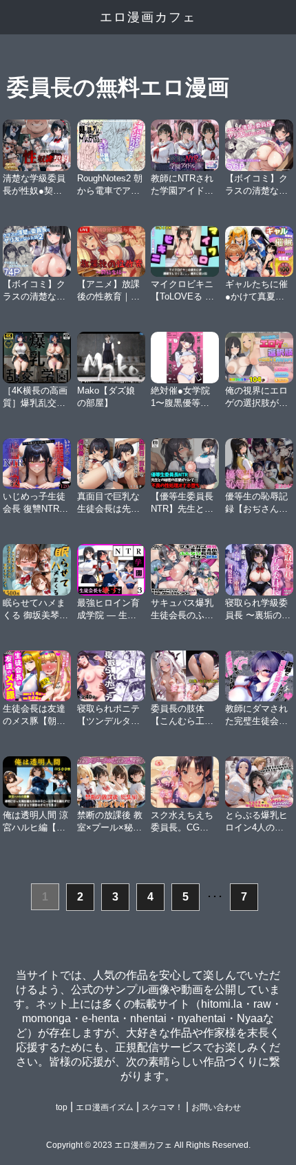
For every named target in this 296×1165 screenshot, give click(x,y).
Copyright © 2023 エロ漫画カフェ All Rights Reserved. (148, 1145)
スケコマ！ (162, 1107)
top (61, 1107)
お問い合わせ (216, 1107)
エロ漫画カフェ (148, 17)
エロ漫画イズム (105, 1107)
